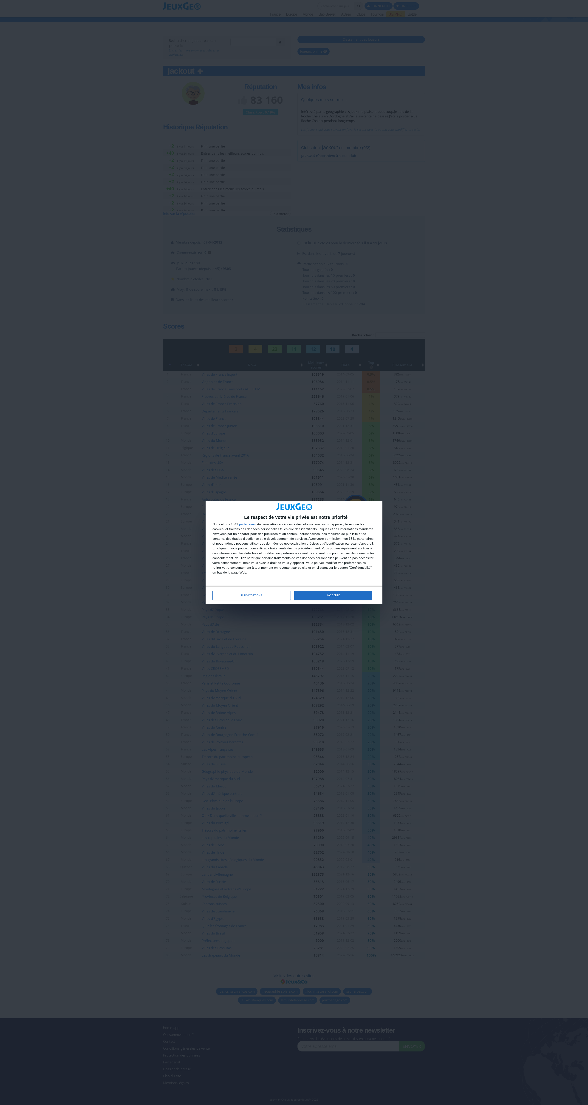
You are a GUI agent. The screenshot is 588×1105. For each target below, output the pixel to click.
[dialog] (294, 552)
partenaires (247, 524)
